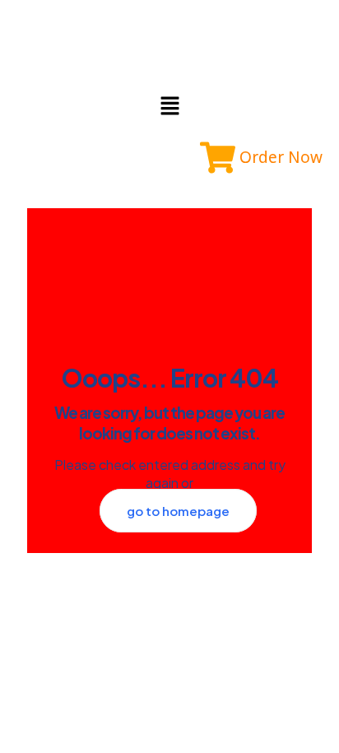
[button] (169, 106)
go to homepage (178, 510)
